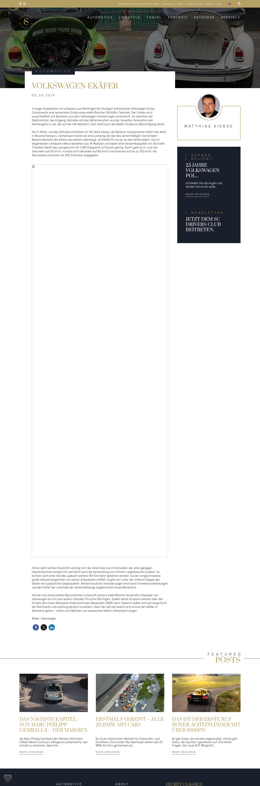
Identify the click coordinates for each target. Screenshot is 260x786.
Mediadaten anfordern (139, 4)
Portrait (178, 17)
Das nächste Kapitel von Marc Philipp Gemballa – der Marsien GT (53, 725)
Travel (154, 17)
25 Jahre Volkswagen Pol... (202, 170)
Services (194, 4)
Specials (230, 17)
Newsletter (173, 4)
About (122, 784)
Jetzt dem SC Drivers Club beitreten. (203, 224)
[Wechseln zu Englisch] (229, 3)
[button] (36, 627)
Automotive (100, 17)
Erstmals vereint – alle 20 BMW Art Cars (130, 722)
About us (213, 4)
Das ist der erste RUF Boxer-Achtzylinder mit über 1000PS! (206, 725)
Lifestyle (130, 17)
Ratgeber (204, 17)
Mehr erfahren (198, 194)
